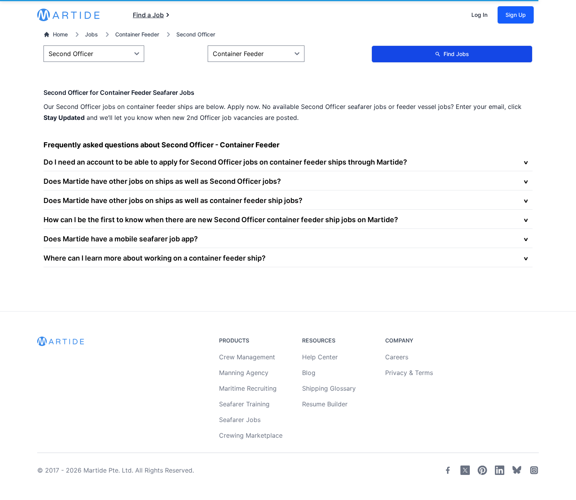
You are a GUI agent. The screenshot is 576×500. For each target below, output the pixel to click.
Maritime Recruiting (248, 388)
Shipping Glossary (329, 388)
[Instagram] (534, 470)
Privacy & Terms (409, 373)
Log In (479, 14)
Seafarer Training (244, 404)
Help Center (320, 357)
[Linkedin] (499, 470)
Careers (396, 357)
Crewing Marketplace (251, 435)
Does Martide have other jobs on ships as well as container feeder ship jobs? (172, 200)
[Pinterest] (482, 470)
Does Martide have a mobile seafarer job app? (120, 239)
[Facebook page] (448, 470)
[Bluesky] (517, 470)
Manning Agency (243, 373)
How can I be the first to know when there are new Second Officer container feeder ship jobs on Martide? (220, 220)
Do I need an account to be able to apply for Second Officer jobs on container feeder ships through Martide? (225, 162)
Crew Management (247, 357)
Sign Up (515, 14)
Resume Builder (325, 404)
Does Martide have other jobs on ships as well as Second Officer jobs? (162, 181)
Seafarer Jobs (240, 420)
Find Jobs (456, 54)
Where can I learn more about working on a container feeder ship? (154, 258)
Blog (308, 373)
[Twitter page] (465, 470)
